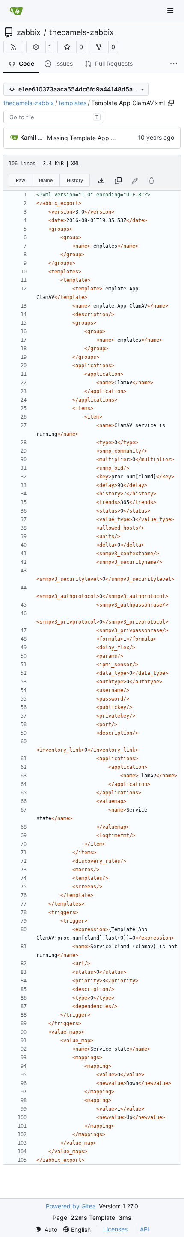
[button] (36, 47)
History (75, 180)
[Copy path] (171, 103)
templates (72, 102)
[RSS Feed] (13, 47)
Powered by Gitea (71, 1206)
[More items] (174, 64)
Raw (20, 180)
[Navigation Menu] (171, 10)
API (144, 1229)
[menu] (46, 1229)
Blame (46, 180)
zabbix (29, 32)
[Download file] (101, 180)
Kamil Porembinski (32, 137)
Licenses (115, 1229)
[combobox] (53, 117)
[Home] (16, 10)
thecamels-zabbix (81, 32)
